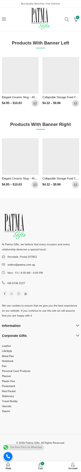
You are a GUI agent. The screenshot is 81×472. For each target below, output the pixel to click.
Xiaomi (6, 411)
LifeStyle (7, 350)
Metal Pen (8, 356)
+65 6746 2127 (16, 283)
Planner (6, 376)
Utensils (6, 406)
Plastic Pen (8, 381)
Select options (35, 103)
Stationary (8, 396)
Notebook (7, 360)
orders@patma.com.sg (21, 264)
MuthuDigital (52, 447)
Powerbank (8, 386)
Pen (4, 366)
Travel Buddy (10, 401)
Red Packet (9, 391)
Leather (6, 345)
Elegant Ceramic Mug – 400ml (20, 97)
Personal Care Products (16, 370)
